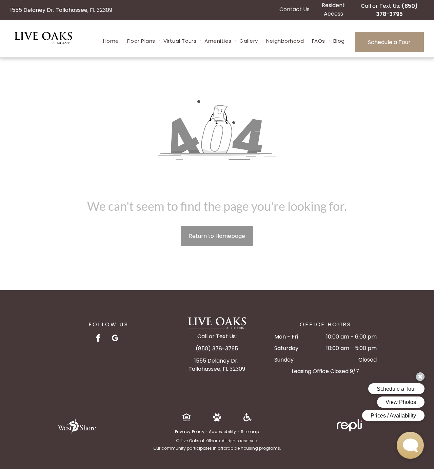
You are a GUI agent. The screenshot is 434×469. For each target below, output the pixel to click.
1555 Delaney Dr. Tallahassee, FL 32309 (61, 10)
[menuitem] (112, 41)
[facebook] (98, 339)
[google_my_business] (115, 339)
